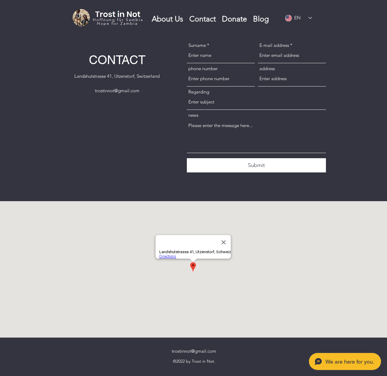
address (267, 68)
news (193, 115)
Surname (197, 45)
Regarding (198, 92)
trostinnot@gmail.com (117, 90)
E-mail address (274, 45)
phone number (203, 68)
